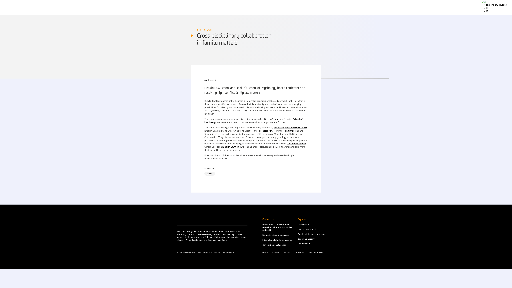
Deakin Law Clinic (232, 146)
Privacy (265, 252)
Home (200, 30)
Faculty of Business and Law (311, 234)
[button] (484, 1)
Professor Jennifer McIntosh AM (290, 127)
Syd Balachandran (296, 143)
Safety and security (316, 252)
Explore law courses (496, 4)
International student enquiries (277, 240)
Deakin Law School (269, 119)
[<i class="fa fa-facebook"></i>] (487, 8)
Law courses (304, 224)
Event (209, 30)
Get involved (304, 243)
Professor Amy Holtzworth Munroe (276, 130)
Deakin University (306, 238)
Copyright (275, 252)
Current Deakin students (274, 244)
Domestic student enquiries (275, 235)
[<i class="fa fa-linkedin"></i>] (487, 11)
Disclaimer (287, 252)
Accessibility (300, 252)
